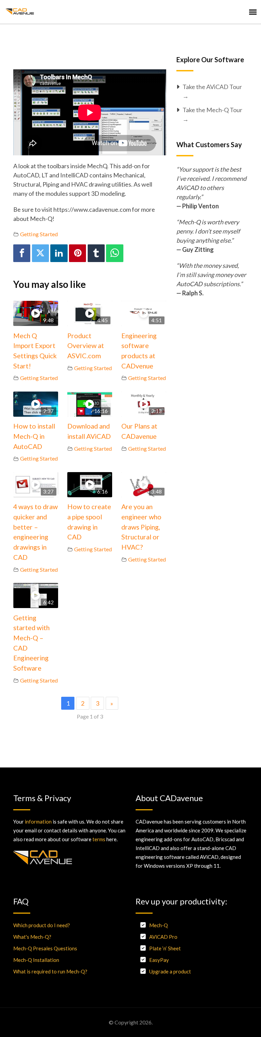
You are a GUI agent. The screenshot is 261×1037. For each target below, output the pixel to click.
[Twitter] (40, 253)
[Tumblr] (96, 253)
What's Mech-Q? (32, 937)
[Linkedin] (58, 253)
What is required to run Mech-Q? (50, 971)
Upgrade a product (170, 971)
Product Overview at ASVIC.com (85, 345)
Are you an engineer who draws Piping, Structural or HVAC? (141, 526)
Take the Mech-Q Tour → (212, 114)
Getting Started (39, 234)
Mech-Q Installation (36, 960)
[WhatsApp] (114, 253)
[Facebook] (21, 253)
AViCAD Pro (163, 937)
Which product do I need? (41, 925)
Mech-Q (158, 925)
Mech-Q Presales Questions (45, 948)
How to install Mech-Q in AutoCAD (34, 436)
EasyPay (159, 960)
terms (98, 839)
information (38, 821)
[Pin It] (77, 253)
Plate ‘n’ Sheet (165, 948)
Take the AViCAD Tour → (212, 91)
